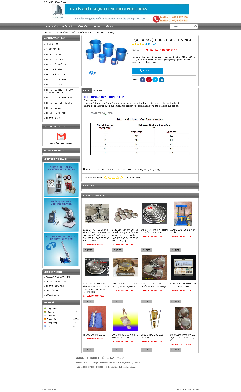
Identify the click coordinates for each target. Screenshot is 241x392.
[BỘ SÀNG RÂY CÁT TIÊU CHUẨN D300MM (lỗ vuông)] (154, 267)
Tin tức (96, 26)
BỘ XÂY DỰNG (53, 295)
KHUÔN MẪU (52, 44)
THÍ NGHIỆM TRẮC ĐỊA (56, 64)
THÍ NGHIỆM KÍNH (54, 69)
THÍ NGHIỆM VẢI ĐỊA (55, 74)
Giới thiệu (67, 26)
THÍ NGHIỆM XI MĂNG (56, 113)
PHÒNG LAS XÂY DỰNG (57, 282)
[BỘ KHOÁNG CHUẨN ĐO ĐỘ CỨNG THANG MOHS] (183, 267)
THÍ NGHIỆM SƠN (54, 54)
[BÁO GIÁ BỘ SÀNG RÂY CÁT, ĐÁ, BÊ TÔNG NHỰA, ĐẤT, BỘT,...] (183, 318)
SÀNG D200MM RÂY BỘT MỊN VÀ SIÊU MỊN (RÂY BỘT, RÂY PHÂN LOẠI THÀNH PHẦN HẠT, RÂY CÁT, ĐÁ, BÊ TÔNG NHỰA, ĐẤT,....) (125, 235)
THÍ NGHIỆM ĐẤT (54, 108)
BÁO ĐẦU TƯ (52, 290)
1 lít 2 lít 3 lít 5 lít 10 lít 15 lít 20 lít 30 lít (114, 169)
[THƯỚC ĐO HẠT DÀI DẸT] (97, 318)
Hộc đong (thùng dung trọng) (147, 169)
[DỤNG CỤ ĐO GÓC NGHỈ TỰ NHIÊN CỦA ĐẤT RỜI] (125, 318)
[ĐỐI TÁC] (61, 180)
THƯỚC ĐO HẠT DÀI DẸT (95, 335)
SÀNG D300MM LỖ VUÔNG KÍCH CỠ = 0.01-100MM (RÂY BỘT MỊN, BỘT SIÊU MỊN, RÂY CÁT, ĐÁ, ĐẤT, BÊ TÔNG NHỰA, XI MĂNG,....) (96, 235)
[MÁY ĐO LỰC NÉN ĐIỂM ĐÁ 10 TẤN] (183, 213)
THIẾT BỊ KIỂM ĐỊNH (55, 286)
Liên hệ (109, 26)
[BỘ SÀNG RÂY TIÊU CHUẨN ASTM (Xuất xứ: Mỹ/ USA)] (125, 267)
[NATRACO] (120, 13)
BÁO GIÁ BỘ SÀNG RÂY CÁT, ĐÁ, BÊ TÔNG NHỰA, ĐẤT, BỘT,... (183, 337)
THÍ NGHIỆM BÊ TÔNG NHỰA (59, 98)
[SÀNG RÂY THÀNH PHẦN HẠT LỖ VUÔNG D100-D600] (154, 213)
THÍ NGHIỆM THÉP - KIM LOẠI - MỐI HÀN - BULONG (60, 91)
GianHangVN (193, 389)
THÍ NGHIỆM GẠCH (55, 59)
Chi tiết (88, 250)
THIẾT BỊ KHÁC (53, 118)
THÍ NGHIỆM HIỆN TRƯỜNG (59, 103)
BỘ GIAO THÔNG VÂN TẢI (58, 277)
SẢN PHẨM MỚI (53, 49)
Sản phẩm (83, 26)
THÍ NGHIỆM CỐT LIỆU (56, 85)
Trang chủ (50, 26)
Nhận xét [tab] (97, 90)
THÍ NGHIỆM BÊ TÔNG (56, 80)
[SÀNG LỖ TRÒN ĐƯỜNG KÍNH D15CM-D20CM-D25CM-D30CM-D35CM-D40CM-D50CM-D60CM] (97, 267)
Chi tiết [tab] (86, 90)
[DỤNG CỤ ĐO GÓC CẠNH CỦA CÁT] (154, 318)
